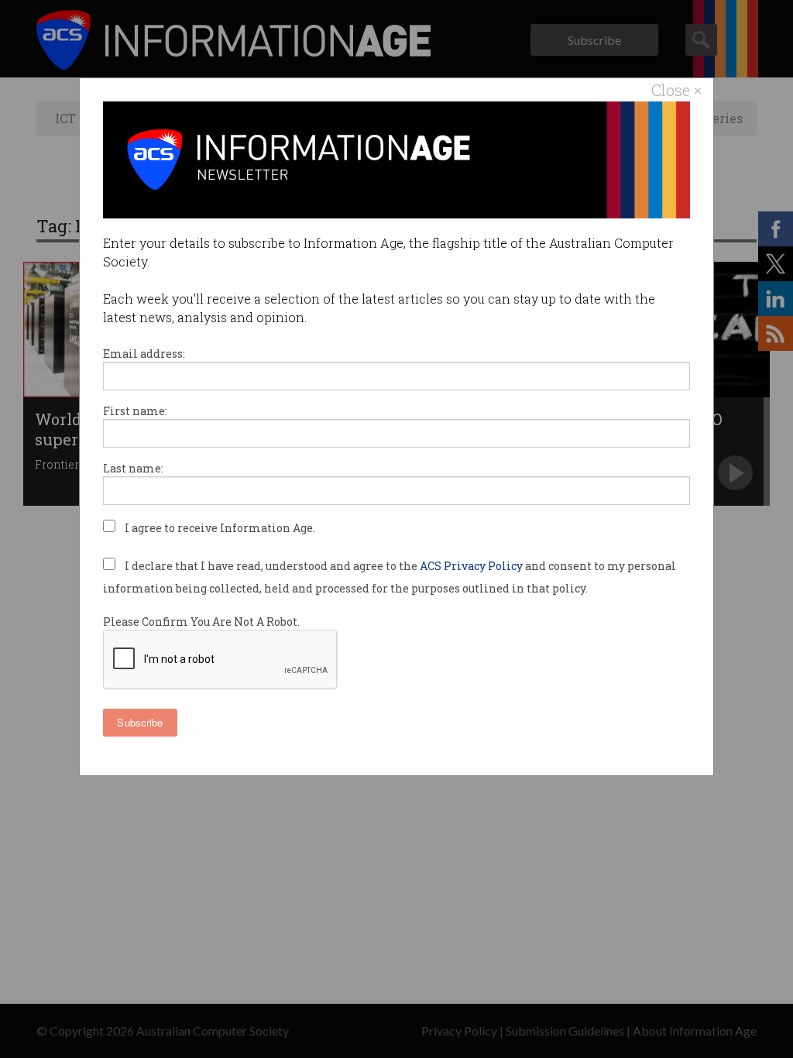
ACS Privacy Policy (472, 565)
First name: (135, 411)
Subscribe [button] (140, 722)
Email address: (144, 353)
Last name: (133, 468)
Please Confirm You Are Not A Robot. (201, 621)
